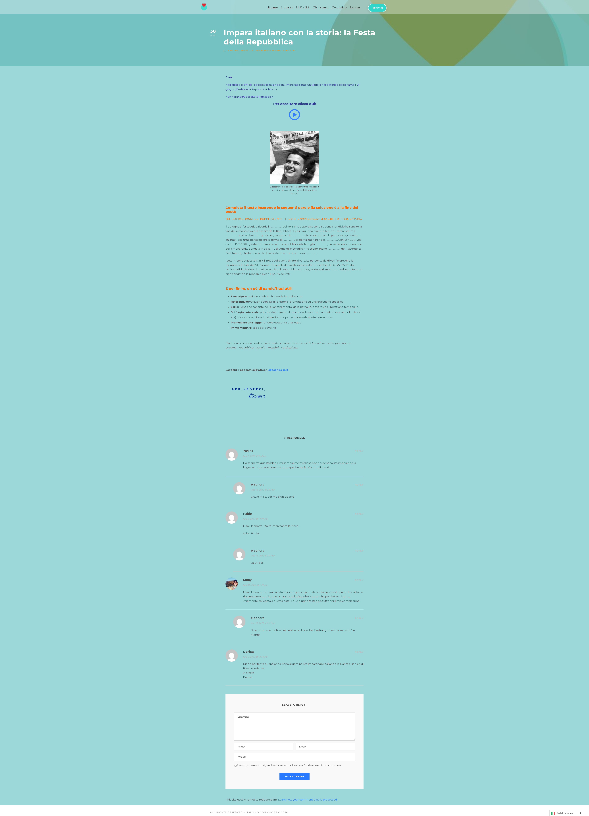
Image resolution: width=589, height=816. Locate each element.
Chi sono (321, 7)
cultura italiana (238, 51)
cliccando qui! (278, 369)
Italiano (255, 51)
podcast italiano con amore (278, 51)
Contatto (339, 7)
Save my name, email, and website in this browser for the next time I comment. (289, 765)
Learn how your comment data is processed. (307, 799)
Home (273, 7)
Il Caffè (303, 7)
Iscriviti (377, 8)
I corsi (287, 7)
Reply (359, 450)
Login (355, 7)
